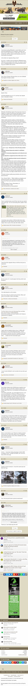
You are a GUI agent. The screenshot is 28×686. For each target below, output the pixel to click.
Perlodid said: (4, 510)
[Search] (26, 23)
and (7, 99)
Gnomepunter (6, 540)
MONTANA (5, 625)
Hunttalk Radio (13, 675)
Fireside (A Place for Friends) (9, 629)
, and (12, 225)
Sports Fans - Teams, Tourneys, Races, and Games (12, 643)
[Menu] (1, 23)
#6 (26, 230)
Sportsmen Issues (10, 569)
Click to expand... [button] (14, 249)
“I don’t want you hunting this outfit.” (11, 632)
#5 (26, 193)
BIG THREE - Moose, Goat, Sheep (9, 639)
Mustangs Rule (6, 562)
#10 (26, 303)
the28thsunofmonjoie (22, 654)
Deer (10, 540)
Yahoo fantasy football (8, 641)
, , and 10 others (11, 485)
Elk (9, 547)
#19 (26, 490)
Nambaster (4, 36)
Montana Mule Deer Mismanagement (11, 622)
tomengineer (6, 547)
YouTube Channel (17, 676)
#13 (26, 363)
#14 (26, 379)
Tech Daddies (14, 680)
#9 (26, 284)
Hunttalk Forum (6, 675)
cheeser (5, 569)
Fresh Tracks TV (20, 675)
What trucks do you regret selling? (10, 627)
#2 (26, 68)
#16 (26, 425)
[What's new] (24, 23)
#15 (26, 408)
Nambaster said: (5, 238)
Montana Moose (7, 636)
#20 (26, 502)
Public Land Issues (7, 634)
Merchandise (10, 676)
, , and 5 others (12, 403)
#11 (26, 322)
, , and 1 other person (13, 358)
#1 (26, 42)
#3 (26, 85)
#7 (26, 254)
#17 (26, 444)
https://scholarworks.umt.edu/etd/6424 (9, 186)
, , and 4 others (11, 80)
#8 (26, 271)
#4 (26, 104)
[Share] (24, 42)
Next (15, 38)
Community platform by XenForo (12, 678)
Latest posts (5, 620)
